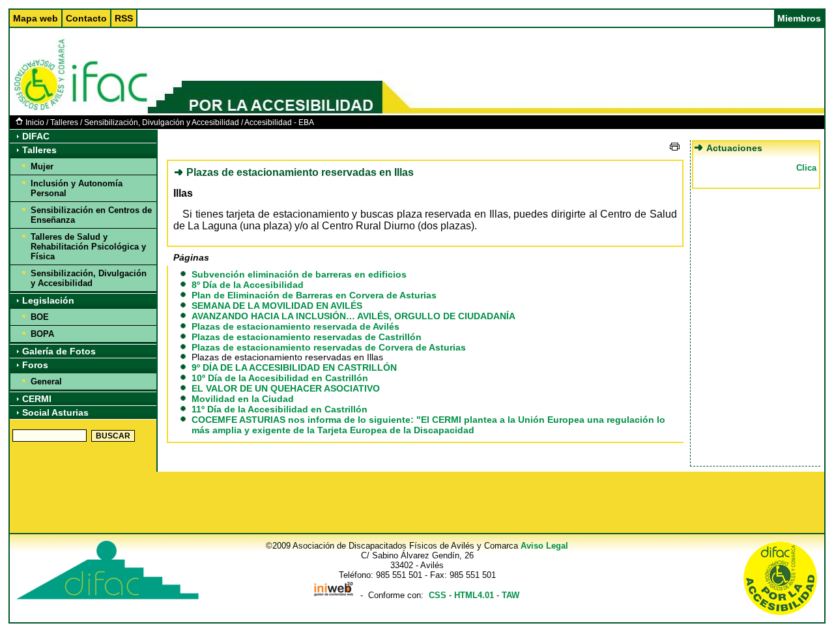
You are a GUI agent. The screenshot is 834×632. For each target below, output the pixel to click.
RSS (124, 18)
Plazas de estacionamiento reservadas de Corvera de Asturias (329, 347)
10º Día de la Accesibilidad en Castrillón (280, 378)
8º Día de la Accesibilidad (248, 285)
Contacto (86, 18)
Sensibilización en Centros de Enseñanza (91, 215)
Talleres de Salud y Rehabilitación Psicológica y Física (88, 246)
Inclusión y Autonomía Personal (76, 188)
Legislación (48, 300)
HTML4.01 (474, 595)
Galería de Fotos (59, 351)
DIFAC (36, 136)
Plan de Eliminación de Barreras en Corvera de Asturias (314, 295)
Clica (806, 168)
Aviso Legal (544, 546)
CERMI (36, 399)
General (46, 381)
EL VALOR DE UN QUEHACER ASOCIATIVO (286, 388)
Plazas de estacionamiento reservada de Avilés (295, 326)
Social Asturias (55, 412)
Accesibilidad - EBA (279, 122)
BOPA (42, 334)
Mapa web (35, 18)
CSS (437, 595)
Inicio (34, 122)
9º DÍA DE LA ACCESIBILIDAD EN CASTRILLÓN (294, 367)
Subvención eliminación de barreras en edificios (299, 274)
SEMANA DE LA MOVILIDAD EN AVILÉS (277, 305)
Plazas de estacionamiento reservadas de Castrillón (307, 337)
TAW (510, 595)
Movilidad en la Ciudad (243, 399)
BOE (40, 317)
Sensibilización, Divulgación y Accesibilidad (161, 122)
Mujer (42, 166)
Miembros (799, 18)
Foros (35, 365)
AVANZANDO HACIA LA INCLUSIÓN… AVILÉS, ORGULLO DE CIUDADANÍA (353, 316)
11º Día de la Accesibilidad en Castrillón (279, 409)
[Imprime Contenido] (674, 146)
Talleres (64, 122)
